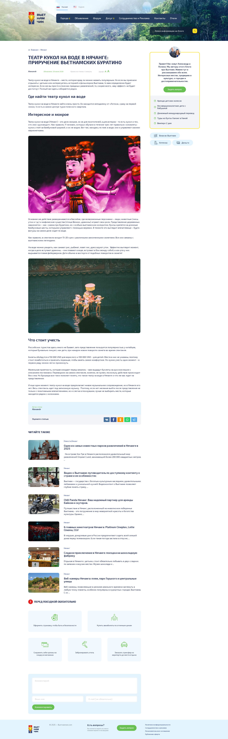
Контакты (159, 18)
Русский (65, 7)
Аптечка (163, 142)
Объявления (81, 18)
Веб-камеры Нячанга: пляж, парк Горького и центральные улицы (100, 580)
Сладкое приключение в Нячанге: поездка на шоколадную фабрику (100, 554)
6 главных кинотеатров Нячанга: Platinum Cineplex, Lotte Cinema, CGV (99, 528)
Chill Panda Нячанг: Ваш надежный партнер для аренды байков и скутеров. (98, 501)
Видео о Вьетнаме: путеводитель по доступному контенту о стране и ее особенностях (102, 474)
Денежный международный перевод (175, 113)
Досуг (109, 18)
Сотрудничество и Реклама (134, 18)
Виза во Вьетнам (167, 135)
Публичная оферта (152, 734)
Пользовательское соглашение (157, 731)
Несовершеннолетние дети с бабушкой (171, 107)
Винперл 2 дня (164, 123)
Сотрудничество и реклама (156, 728)
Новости (67, 441)
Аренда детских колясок (169, 101)
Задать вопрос (175, 89)
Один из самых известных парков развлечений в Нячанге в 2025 (101, 447)
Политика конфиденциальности (157, 725)
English (81, 7)
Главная (34, 50)
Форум (97, 18)
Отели (173, 18)
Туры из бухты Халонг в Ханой (172, 118)
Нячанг (44, 50)
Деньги (185, 142)
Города (64, 18)
